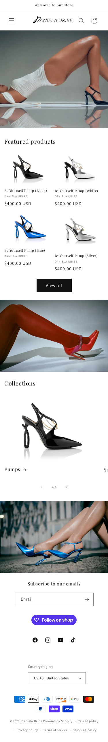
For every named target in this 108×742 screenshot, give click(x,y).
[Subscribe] (87, 599)
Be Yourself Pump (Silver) (76, 256)
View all (54, 285)
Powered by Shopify (58, 721)
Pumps (12, 469)
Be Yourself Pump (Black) (25, 190)
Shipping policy (85, 730)
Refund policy (88, 721)
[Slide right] (66, 487)
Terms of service (55, 730)
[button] (11, 20)
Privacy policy (27, 730)
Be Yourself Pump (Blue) (24, 250)
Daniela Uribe (31, 721)
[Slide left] (41, 487)
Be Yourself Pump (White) (76, 191)
